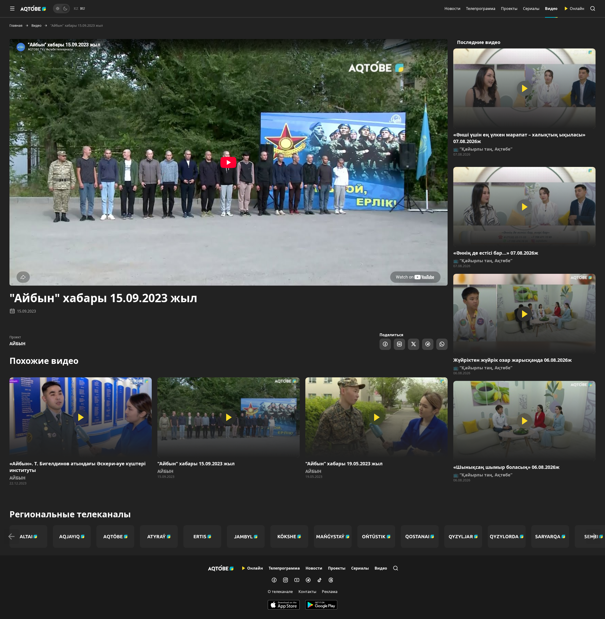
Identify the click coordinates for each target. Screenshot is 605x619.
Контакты (307, 591)
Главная (15, 25)
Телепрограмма (480, 8)
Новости (452, 8)
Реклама (329, 591)
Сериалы (531, 8)
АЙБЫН (17, 343)
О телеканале (280, 591)
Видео (551, 8)
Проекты (509, 8)
